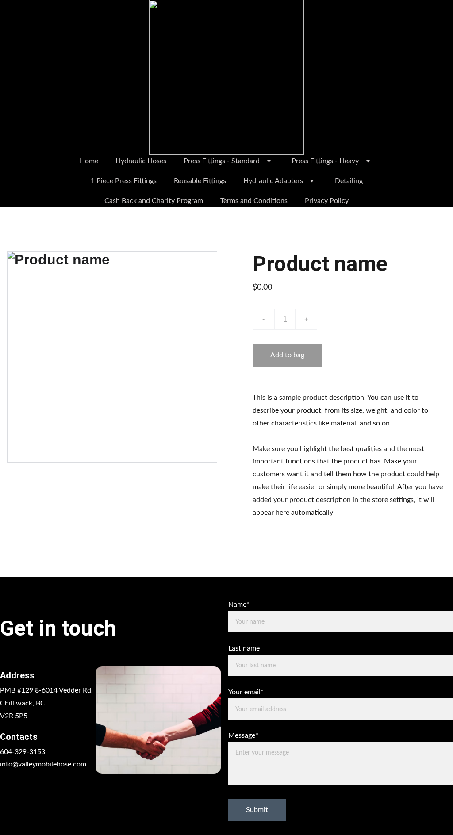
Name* (239, 604)
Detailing (349, 180)
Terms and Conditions (254, 200)
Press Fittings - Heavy (325, 161)
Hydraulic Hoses (140, 161)
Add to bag (287, 355)
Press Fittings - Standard (222, 161)
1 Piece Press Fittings (124, 180)
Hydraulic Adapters (273, 180)
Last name (244, 648)
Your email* (246, 692)
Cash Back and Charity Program (153, 200)
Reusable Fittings (200, 180)
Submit (257, 809)
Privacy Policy (327, 200)
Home (89, 161)
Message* (243, 735)
